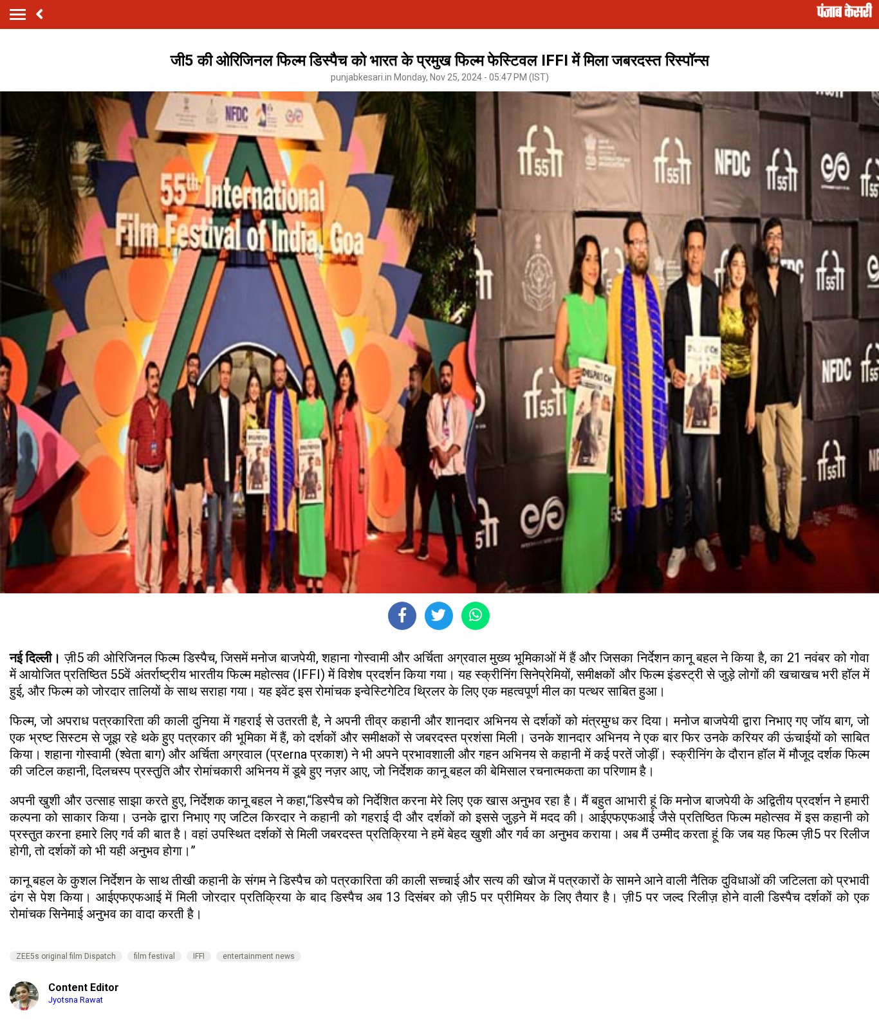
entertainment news (259, 956)
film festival (154, 956)
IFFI (199, 956)
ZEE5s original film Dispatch (66, 956)
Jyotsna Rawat (75, 1000)
